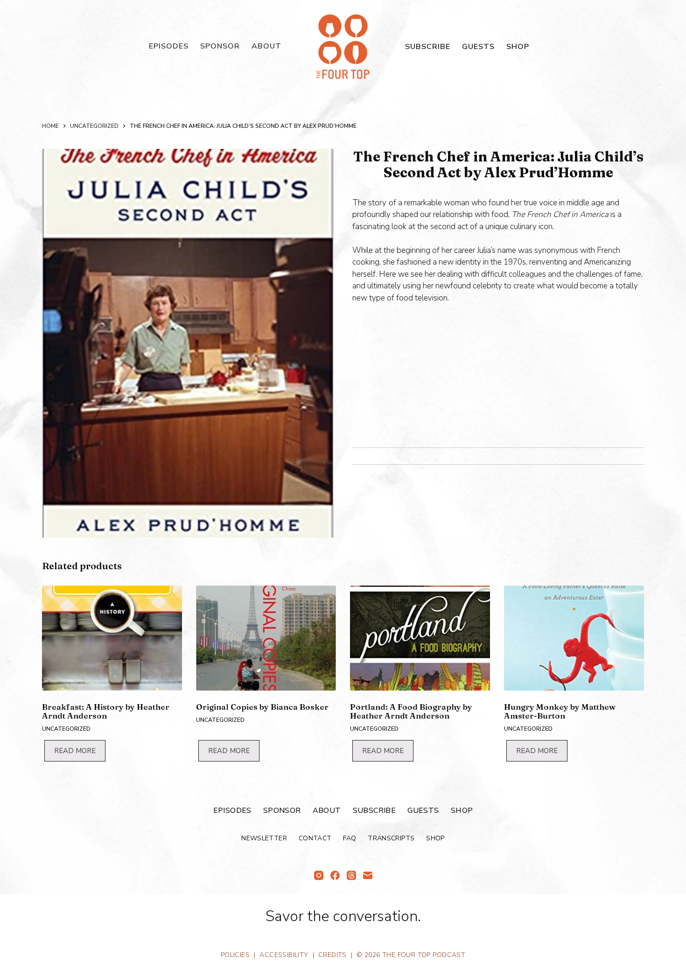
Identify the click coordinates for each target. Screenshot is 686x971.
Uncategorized (66, 729)
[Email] (367, 875)
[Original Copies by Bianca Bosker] (266, 638)
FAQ (349, 838)
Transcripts (391, 838)
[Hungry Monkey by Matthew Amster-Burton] (574, 638)
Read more (75, 750)
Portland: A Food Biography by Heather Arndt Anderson (411, 711)
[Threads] (351, 875)
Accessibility (283, 954)
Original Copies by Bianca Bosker (262, 707)
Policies (235, 954)
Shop (517, 47)
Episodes (169, 46)
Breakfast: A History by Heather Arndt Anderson (105, 711)
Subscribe (427, 47)
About (266, 46)
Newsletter (264, 838)
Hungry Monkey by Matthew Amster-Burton (560, 711)
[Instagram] (318, 875)
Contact (315, 838)
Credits (332, 954)
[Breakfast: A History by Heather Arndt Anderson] (112, 638)
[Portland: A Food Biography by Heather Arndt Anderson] (420, 638)
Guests (478, 47)
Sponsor (220, 46)
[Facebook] (335, 875)
